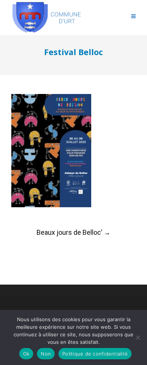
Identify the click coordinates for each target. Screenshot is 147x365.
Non (46, 354)
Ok (26, 354)
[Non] (137, 337)
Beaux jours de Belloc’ (73, 232)
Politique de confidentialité (95, 354)
